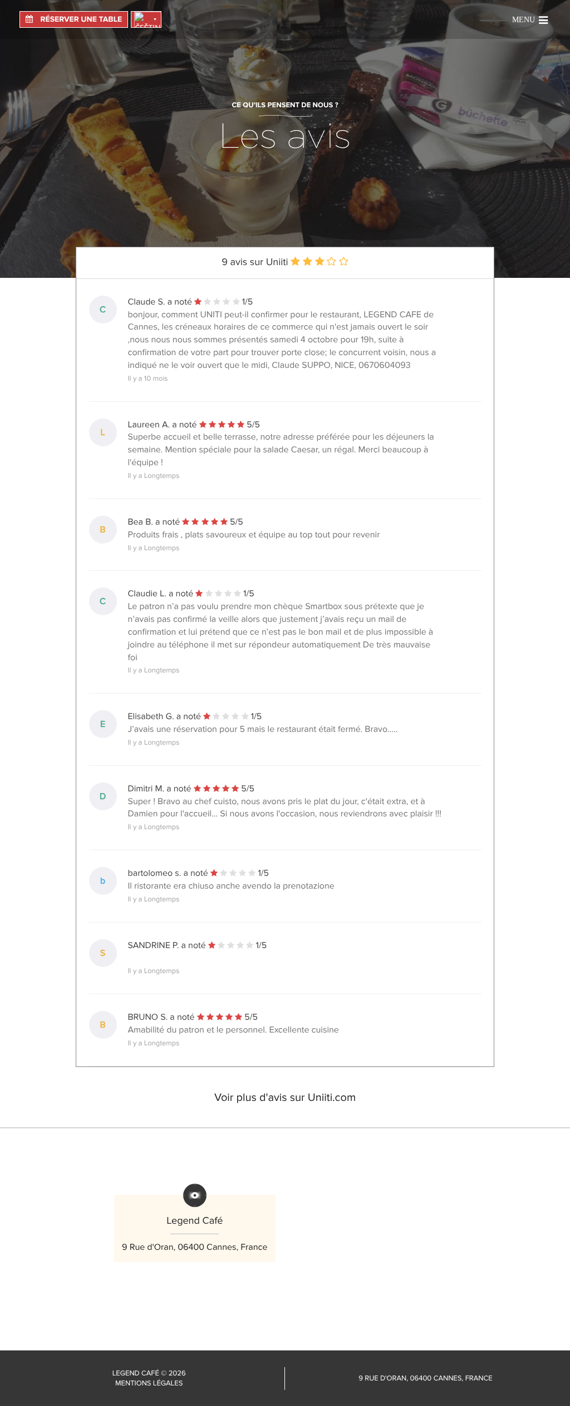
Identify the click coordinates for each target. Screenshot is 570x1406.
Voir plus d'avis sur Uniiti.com (285, 1097)
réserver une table (80, 19)
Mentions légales (149, 1383)
